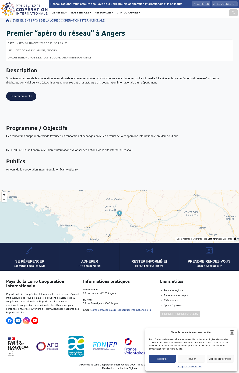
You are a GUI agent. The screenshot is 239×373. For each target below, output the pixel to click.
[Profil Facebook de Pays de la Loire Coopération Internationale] (9, 320)
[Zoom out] (4, 199)
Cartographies (127, 12)
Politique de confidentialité (189, 366)
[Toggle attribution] (235, 239)
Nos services (80, 12)
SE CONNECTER (226, 3)
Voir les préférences (220, 358)
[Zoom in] (4, 194)
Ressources (103, 12)
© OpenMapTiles (199, 238)
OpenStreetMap (224, 238)
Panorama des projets (176, 295)
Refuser (191, 358)
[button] (232, 332)
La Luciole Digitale (127, 368)
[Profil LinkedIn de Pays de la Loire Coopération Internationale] (18, 320)
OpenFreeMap (183, 238)
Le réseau (59, 12)
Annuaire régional (173, 290)
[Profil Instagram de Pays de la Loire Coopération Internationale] (26, 320)
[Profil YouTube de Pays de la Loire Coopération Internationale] (34, 320)
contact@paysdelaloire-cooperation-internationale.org (121, 309)
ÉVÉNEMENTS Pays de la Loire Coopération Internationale (58, 20)
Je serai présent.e (21, 96)
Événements (171, 300)
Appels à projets (173, 305)
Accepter (162, 358)
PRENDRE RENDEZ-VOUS (180, 313)
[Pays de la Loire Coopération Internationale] (24, 8)
